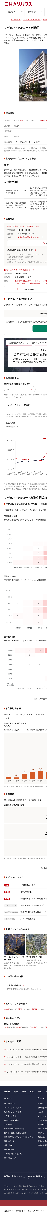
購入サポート (9, 1141)
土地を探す (8, 1124)
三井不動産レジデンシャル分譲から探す (19, 1137)
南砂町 (19, 1027)
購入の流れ (8, 1145)
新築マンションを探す (12, 1112)
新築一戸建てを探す (12, 1120)
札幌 (32, 1091)
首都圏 (7, 1091)
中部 (24, 1091)
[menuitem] (15, 12)
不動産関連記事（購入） (13, 1154)
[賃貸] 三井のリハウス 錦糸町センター (20, 270)
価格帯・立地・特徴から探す (15, 1133)
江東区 (22, 120)
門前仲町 (33, 1027)
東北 (40, 1091)
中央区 (7, 1009)
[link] (14, 952)
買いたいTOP (9, 1103)
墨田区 (34, 1009)
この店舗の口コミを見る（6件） (20, 250)
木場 (6, 1027)
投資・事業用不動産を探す (14, 1128)
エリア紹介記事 (10, 1158)
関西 (16, 1091)
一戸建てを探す (10, 1116)
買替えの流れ (9, 1149)
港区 (20, 1009)
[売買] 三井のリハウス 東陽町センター (23, 226)
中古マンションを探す (12, 1108)
